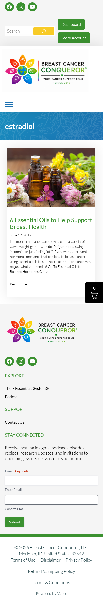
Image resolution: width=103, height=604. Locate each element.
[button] (94, 292)
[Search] (44, 31)
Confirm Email (15, 509)
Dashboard (71, 24)
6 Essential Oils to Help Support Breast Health (51, 223)
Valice (62, 593)
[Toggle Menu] (9, 104)
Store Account (74, 37)
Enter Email (13, 490)
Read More (18, 284)
